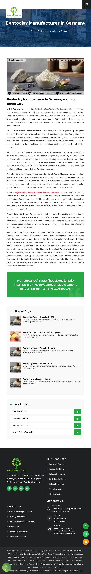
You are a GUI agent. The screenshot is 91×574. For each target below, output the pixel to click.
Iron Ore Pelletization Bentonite (22, 522)
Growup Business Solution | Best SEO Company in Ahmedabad (56, 571)
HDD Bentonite (55, 494)
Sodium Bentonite (20, 418)
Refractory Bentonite (18, 532)
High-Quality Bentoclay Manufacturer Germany (37, 192)
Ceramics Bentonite (17, 537)
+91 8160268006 (56, 288)
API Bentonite (15, 507)
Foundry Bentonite (17, 517)
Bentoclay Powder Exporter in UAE (38, 317)
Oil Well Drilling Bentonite (23, 432)
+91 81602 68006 (60, 518)
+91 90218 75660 (60, 521)
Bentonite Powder (20, 411)
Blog (33, 31)
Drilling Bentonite (56, 484)
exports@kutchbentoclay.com (64, 531)
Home (25, 31)
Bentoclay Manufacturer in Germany (51, 109)
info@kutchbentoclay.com (54, 284)
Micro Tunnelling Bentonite (20, 512)
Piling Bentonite (56, 489)
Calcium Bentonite (20, 425)
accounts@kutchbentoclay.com (65, 533)
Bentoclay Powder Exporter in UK (38, 364)
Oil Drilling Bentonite (57, 479)
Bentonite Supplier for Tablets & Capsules (42, 333)
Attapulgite (14, 527)
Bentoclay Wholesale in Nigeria (36, 379)
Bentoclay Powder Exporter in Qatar (39, 348)
